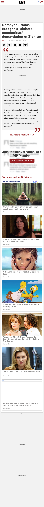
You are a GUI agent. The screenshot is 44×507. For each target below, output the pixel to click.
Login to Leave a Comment (22, 161)
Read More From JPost (21, 135)
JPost (5, 40)
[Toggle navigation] (2, 2)
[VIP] (40, 2)
